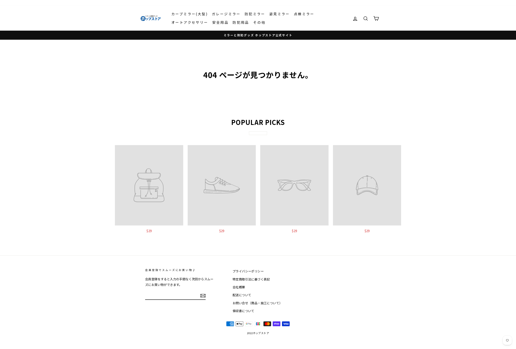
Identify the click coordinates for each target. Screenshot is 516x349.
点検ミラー (304, 13)
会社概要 (239, 287)
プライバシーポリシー (248, 271)
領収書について (243, 310)
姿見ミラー (279, 13)
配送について (242, 295)
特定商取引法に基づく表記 (251, 279)
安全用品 (220, 22)
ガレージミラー (226, 13)
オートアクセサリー (189, 22)
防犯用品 (241, 22)
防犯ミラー (255, 13)
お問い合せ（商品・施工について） (257, 303)
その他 (259, 22)
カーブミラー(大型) (189, 13)
